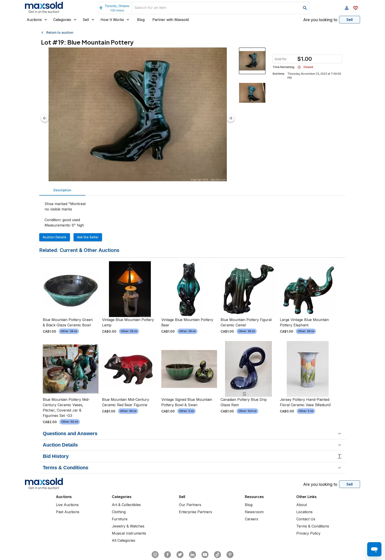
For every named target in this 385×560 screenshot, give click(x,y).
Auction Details (54, 237)
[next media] (230, 118)
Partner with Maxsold (170, 19)
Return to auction (59, 32)
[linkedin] (192, 554)
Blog (141, 19)
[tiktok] (217, 554)
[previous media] (45, 118)
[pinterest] (230, 554)
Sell (86, 19)
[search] (305, 8)
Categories (62, 19)
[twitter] (180, 554)
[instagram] (155, 554)
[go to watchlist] (355, 8)
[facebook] (167, 554)
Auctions (34, 19)
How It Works (112, 19)
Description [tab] (62, 190)
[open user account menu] (346, 8)
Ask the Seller (87, 237)
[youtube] (205, 554)
